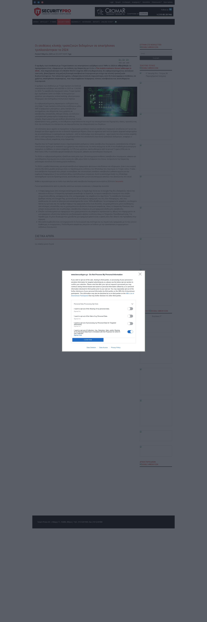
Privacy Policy (115, 347)
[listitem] (103, 304)
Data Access (103, 347)
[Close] (141, 275)
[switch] (130, 308)
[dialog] (103, 311)
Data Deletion (91, 347)
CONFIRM (88, 340)
